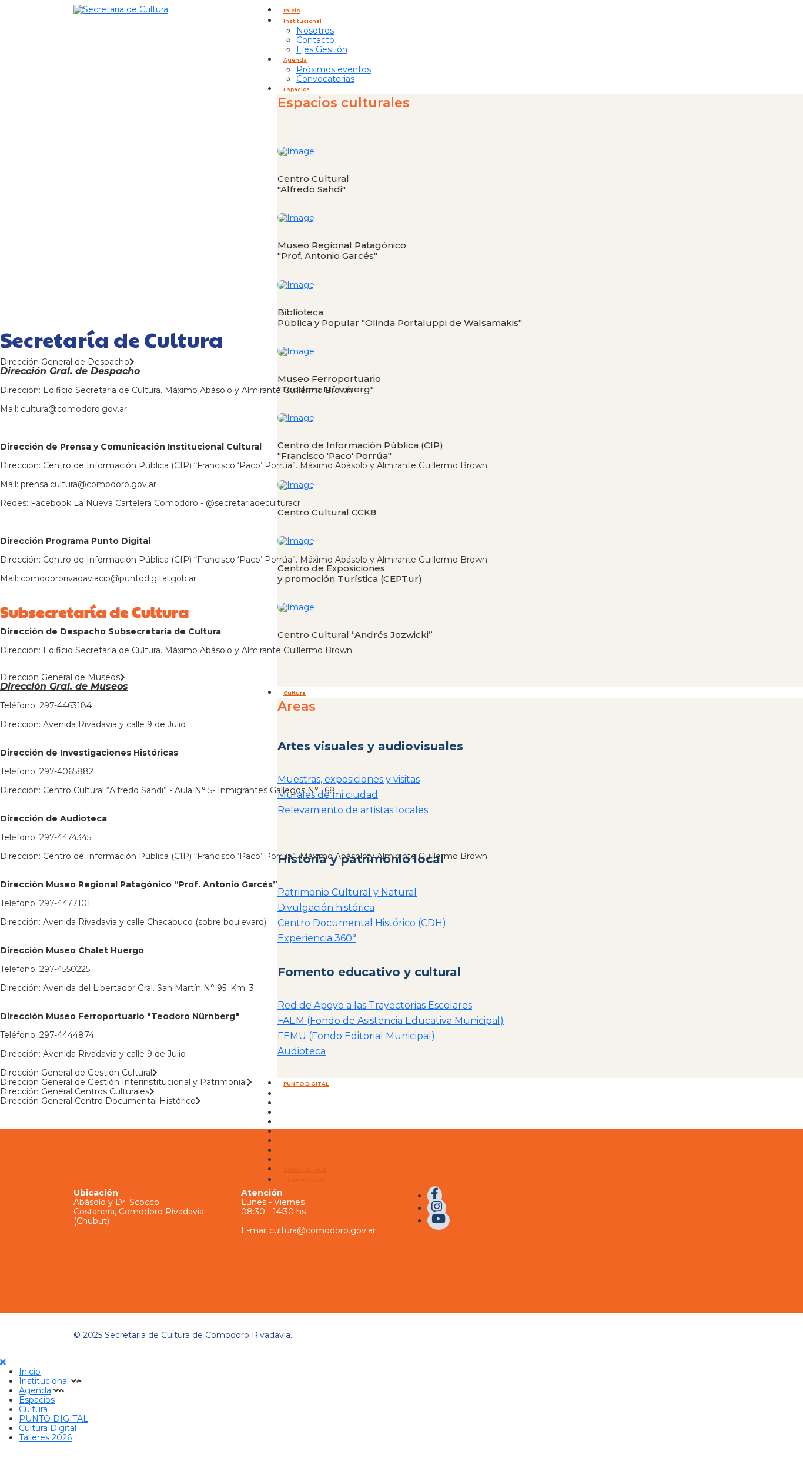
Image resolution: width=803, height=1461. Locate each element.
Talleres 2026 (303, 1180)
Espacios (37, 1400)
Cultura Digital (304, 1169)
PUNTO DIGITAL (53, 1418)
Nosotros (315, 30)
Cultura (33, 1409)
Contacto (315, 40)
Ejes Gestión (321, 49)
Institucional (302, 21)
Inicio (291, 10)
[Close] (3, 1362)
